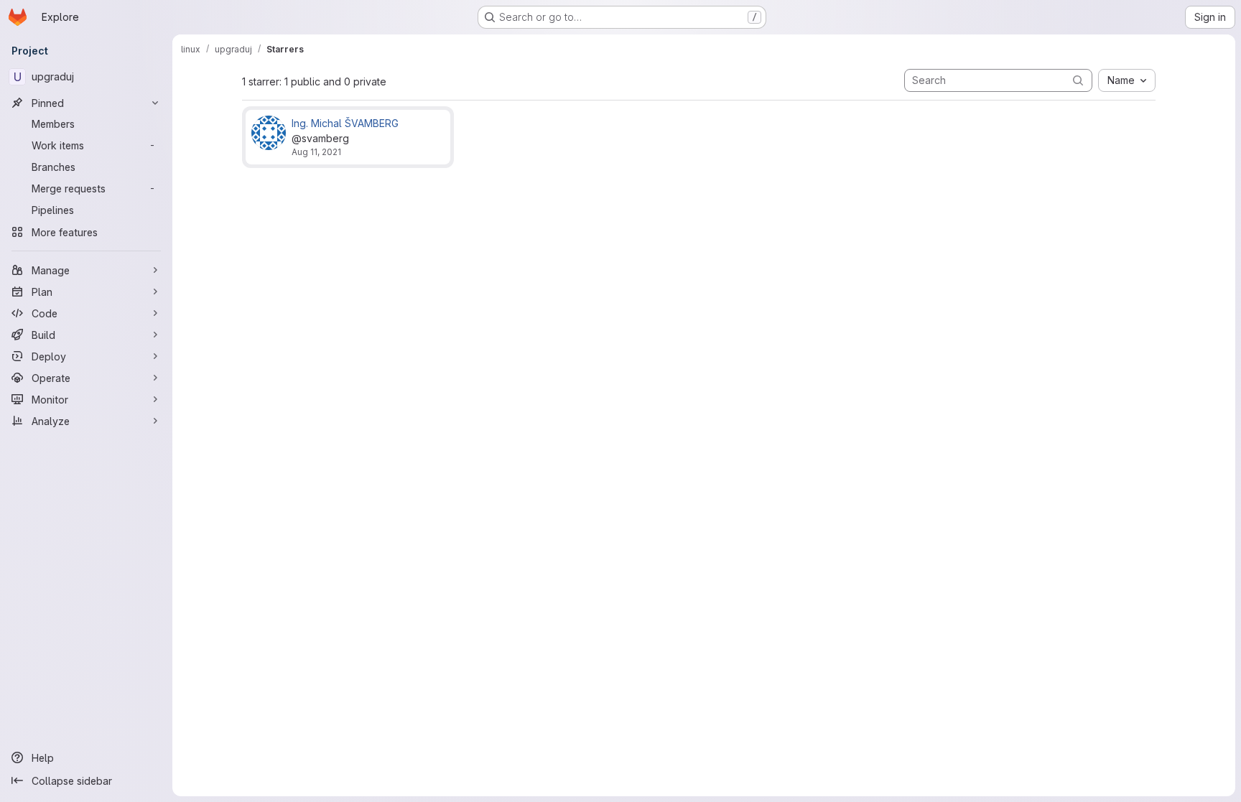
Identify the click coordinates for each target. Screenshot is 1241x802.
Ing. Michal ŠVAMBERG (345, 123)
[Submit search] (1078, 80)
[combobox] (1127, 80)
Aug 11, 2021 (316, 151)
